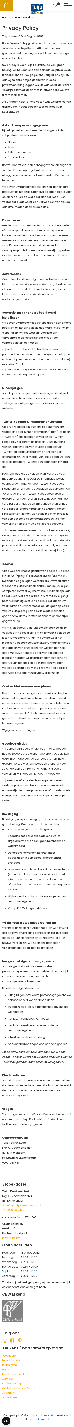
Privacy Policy (11, 1238)
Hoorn (6, 1369)
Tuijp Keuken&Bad (41, 1415)
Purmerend (9, 1365)
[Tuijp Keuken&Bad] (37, 9)
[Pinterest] (20, 1340)
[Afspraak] (6, 5)
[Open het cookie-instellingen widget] (6, 1421)
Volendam (9, 1355)
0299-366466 (15, 1210)
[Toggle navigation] (68, 5)
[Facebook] (12, 1340)
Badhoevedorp (12, 1383)
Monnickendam (12, 1360)
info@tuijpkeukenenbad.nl (24, 1205)
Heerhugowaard (13, 1374)
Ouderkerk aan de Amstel (19, 1388)
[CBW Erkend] (12, 1310)
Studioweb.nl (40, 1419)
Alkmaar (7, 1379)
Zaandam (8, 1393)
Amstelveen (10, 1397)
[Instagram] (5, 1340)
